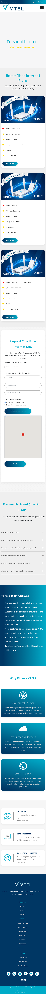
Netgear (22, 935)
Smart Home (22, 927)
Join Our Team (23, 966)
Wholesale (22, 944)
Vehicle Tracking (22, 931)
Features (19, 47)
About (22, 906)
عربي (33, 2)
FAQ (33, 47)
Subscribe (27, 47)
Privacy (22, 915)
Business (14, 2)
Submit (15, 464)
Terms (22, 910)
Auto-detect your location (18, 411)
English (40, 2)
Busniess (25, 990)
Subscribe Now (10, 163)
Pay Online (23, 962)
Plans (12, 47)
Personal (4, 2)
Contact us (23, 957)
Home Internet (22, 923)
